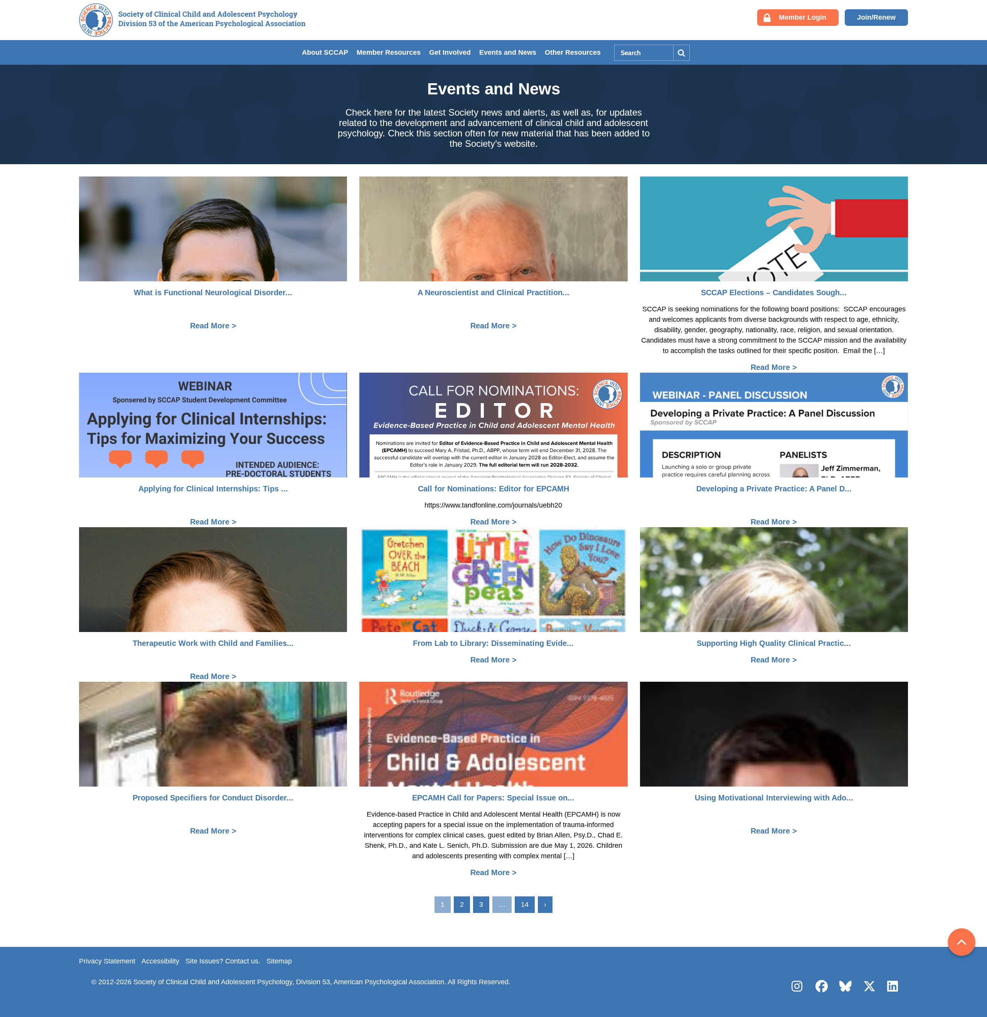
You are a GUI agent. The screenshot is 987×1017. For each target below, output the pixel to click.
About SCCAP (325, 52)
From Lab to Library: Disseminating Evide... (493, 643)
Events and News (507, 52)
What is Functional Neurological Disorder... (213, 292)
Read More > (213, 325)
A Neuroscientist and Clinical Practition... (493, 292)
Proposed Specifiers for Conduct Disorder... (213, 797)
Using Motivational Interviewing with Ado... (774, 797)
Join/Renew (876, 17)
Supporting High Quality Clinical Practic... (774, 643)
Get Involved (450, 52)
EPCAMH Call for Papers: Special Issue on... (493, 797)
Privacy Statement (107, 961)
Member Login (802, 17)
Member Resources (389, 52)
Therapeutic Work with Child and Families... (213, 643)
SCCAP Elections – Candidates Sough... (774, 292)
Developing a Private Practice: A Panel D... (774, 488)
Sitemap (279, 961)
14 (525, 904)
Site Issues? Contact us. (222, 961)
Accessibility (160, 961)
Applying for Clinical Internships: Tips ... (213, 488)
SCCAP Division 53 (192, 20)
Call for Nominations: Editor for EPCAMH (493, 488)
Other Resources (573, 52)
